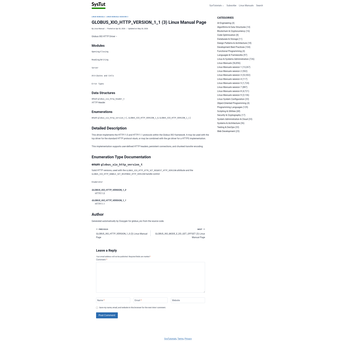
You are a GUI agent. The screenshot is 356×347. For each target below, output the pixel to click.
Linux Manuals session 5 (229, 83)
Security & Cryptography (229, 115)
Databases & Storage (227, 39)
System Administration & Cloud (232, 119)
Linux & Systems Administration (233, 59)
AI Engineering (224, 23)
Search (259, 5)
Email (138, 300)
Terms (180, 338)
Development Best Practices (231, 47)
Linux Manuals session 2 (229, 71)
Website (176, 300)
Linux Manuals (246, 5)
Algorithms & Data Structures (231, 27)
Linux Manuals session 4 (229, 79)
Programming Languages (229, 107)
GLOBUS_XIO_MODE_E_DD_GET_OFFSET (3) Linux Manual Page (180, 233)
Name (101, 300)
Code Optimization (226, 35)
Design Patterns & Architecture (232, 43)
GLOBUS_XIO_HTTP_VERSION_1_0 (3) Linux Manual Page (121, 233)
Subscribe (231, 5)
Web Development (226, 131)
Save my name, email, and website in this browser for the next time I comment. (132, 307)
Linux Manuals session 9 (229, 95)
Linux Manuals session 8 (229, 91)
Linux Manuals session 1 (229, 67)
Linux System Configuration (230, 99)
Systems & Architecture (228, 123)
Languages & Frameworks (230, 55)
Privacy (188, 338)
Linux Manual (99, 29)
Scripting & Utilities (226, 111)
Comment (101, 259)
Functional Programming (229, 51)
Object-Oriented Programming (231, 103)
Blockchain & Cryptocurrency (231, 31)
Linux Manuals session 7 (229, 87)
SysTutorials (170, 338)
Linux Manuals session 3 (117, 17)
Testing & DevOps (226, 127)
